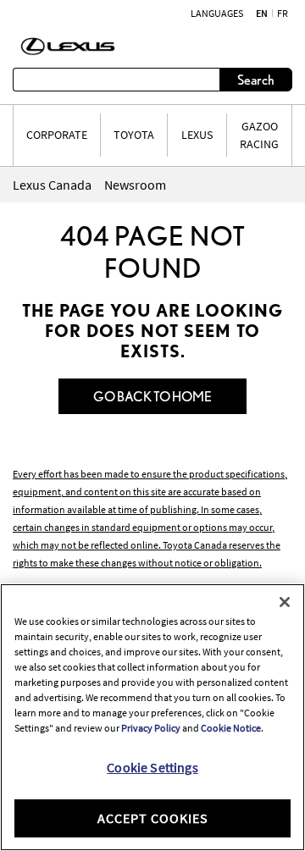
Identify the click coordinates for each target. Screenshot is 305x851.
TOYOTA (134, 134)
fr (282, 13)
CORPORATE (56, 134)
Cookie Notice (231, 727)
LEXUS (197, 134)
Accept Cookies (152, 818)
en (262, 13)
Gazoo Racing (259, 135)
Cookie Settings (152, 767)
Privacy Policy (150, 727)
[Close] (284, 602)
